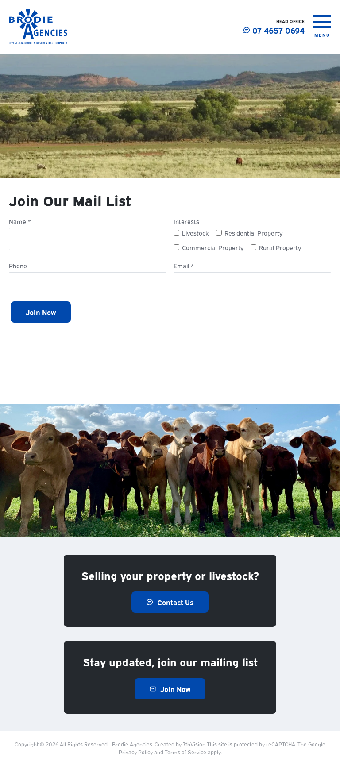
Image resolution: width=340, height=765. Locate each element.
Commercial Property (212, 247)
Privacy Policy (136, 752)
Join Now (41, 312)
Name (20, 221)
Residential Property (253, 232)
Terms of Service (185, 752)
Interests (186, 221)
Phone (18, 266)
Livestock (195, 232)
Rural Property (280, 247)
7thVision (194, 744)
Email (183, 266)
